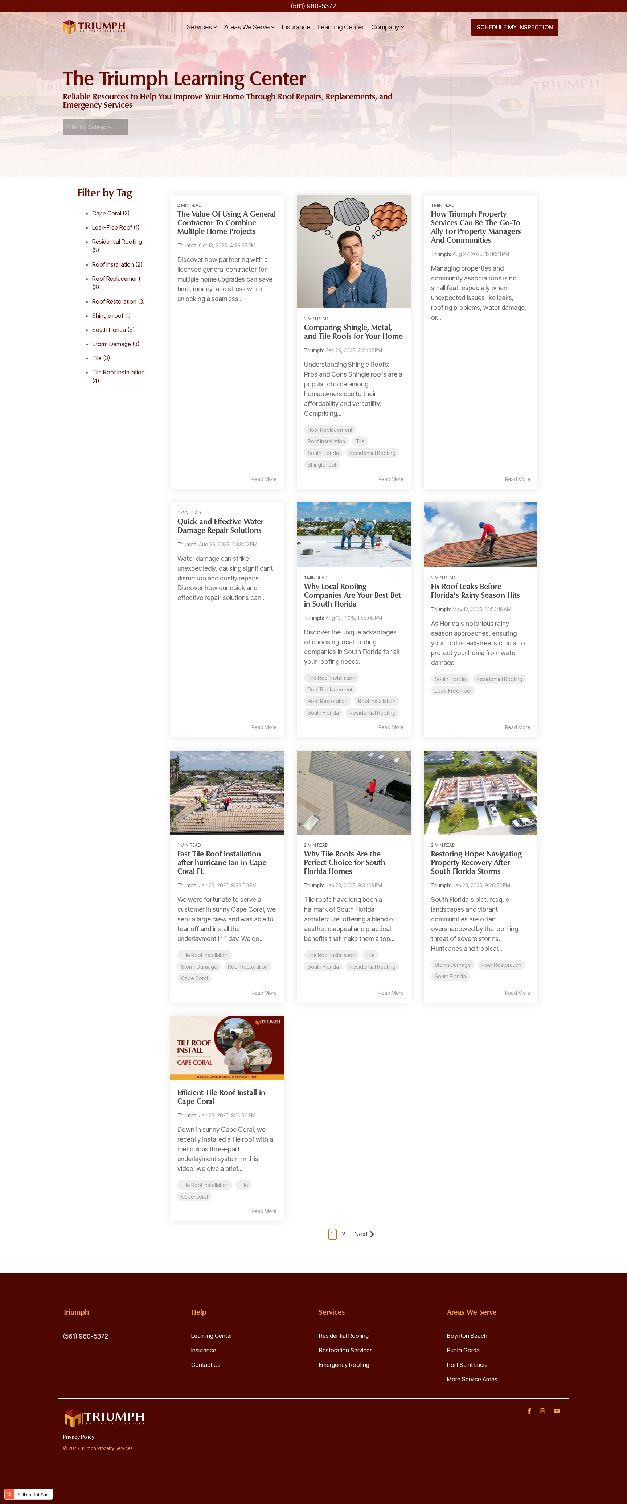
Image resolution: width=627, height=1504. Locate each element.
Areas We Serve (247, 27)
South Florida (113, 329)
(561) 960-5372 (85, 1336)
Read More (263, 479)
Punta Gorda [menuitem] (463, 1350)
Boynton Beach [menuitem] (467, 1335)
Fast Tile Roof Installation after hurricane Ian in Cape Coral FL (221, 863)
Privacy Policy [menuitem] (78, 1437)
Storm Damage (115, 344)
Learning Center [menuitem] (211, 1335)
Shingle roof (111, 315)
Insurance (296, 27)
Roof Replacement (330, 430)
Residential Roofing (372, 453)
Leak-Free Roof (115, 227)
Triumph (186, 245)
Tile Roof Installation (331, 678)
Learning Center (340, 27)
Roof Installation (117, 264)
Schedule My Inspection (515, 27)
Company (385, 27)
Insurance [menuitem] (203, 1350)
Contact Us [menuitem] (206, 1364)
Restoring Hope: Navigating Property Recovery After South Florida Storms (476, 863)
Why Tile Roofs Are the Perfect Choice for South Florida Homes (344, 863)
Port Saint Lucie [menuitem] (467, 1364)
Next (361, 1234)
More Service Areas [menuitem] (472, 1379)
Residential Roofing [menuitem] (344, 1335)
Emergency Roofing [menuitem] (344, 1364)
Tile (101, 358)
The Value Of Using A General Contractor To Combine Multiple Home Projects (226, 223)
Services (199, 27)
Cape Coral (111, 213)
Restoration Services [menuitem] (346, 1350)
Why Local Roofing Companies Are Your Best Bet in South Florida (352, 595)
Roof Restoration (118, 301)
